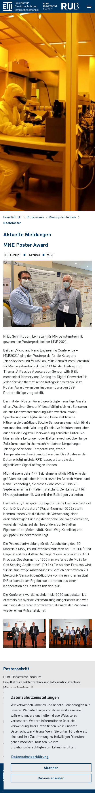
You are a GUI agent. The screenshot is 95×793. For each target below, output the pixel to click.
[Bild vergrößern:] (47, 295)
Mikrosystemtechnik (63, 217)
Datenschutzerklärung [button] (30, 756)
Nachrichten (12, 223)
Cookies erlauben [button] (51, 778)
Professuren (35, 217)
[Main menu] (89, 6)
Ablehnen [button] (51, 767)
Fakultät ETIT (13, 217)
